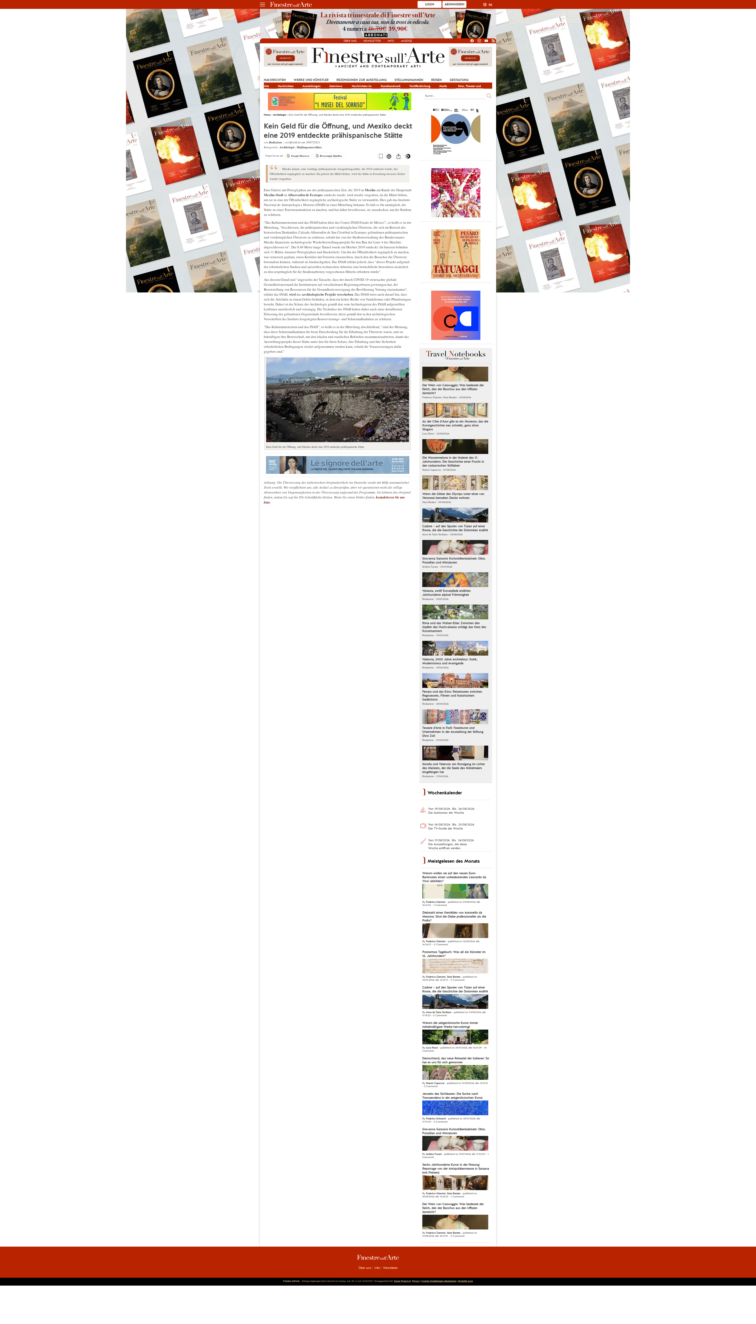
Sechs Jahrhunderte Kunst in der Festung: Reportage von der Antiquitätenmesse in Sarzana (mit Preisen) (455, 1169)
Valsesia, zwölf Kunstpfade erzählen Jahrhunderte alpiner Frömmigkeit (446, 593)
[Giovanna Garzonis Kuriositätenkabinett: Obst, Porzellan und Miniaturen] (455, 548)
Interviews (335, 86)
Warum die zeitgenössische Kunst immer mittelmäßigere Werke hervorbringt (450, 1025)
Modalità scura (465, 1281)
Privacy (416, 1281)
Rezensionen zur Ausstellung (361, 80)
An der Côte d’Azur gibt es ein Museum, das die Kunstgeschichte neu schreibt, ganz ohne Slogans (455, 425)
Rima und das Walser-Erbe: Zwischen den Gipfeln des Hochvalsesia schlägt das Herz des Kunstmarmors (454, 627)
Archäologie (287, 147)
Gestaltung (459, 80)
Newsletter (372, 41)
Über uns (350, 41)
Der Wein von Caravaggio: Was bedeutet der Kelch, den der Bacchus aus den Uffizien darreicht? (453, 389)
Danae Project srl (402, 1281)
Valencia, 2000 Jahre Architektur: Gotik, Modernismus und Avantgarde (449, 661)
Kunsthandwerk (390, 86)
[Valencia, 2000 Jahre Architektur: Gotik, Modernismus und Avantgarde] (455, 649)
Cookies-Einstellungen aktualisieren (438, 1281)
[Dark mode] (408, 157)
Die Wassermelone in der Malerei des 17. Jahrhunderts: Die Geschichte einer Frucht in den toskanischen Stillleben (453, 462)
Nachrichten (275, 80)
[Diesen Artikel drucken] (388, 157)
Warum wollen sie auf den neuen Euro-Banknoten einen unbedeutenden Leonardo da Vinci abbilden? (454, 877)
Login (429, 4)
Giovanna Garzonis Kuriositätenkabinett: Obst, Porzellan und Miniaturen (453, 560)
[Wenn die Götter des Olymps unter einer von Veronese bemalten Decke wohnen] (455, 483)
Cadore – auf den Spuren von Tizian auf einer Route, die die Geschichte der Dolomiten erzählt (455, 528)
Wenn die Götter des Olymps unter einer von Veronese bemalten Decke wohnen (453, 496)
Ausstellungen (311, 86)
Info (391, 41)
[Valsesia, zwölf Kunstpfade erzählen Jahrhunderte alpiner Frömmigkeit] (455, 580)
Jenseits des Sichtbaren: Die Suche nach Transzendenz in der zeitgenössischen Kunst (452, 1096)
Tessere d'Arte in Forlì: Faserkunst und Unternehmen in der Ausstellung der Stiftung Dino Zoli (452, 732)
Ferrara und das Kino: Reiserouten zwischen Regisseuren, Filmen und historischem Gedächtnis (452, 695)
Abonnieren (454, 4)
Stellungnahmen (409, 80)
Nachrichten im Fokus (362, 86)
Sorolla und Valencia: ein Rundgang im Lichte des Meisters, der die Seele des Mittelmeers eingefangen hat (453, 768)
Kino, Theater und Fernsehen (469, 86)
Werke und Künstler (311, 80)
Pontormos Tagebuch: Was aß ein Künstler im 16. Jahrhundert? (453, 954)
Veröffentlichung (419, 86)
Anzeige (406, 41)
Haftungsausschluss (309, 147)
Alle (266, 86)
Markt (443, 86)
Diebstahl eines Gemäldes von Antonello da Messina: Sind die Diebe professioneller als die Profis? (454, 916)
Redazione (276, 142)
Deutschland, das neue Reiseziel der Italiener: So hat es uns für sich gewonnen (455, 1060)
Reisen (436, 80)
